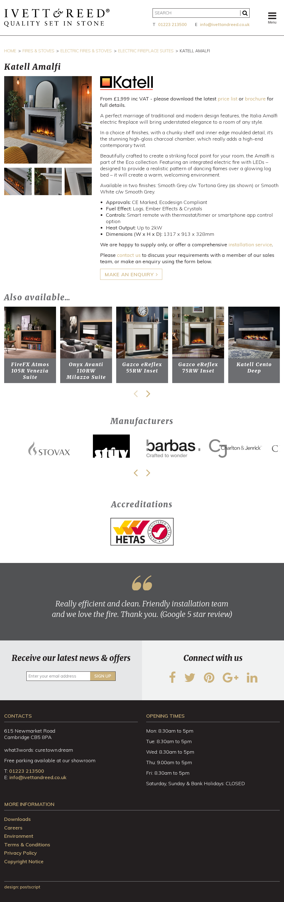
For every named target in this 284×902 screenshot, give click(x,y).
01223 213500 (172, 24)
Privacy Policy (20, 853)
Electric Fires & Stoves (86, 50)
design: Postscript (22, 887)
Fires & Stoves (38, 50)
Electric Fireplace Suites (146, 50)
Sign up (102, 676)
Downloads (17, 819)
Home (10, 50)
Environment (18, 836)
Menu (272, 22)
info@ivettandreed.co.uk (225, 24)
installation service (250, 244)
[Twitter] (190, 681)
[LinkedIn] (252, 681)
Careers (13, 828)
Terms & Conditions (27, 844)
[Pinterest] (209, 681)
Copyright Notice (24, 861)
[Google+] (231, 681)
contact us (129, 255)
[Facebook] (172, 681)
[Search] (245, 13)
